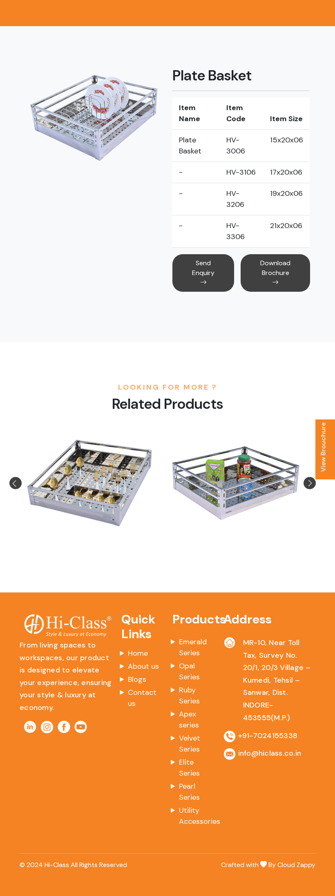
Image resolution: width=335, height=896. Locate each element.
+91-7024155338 (268, 736)
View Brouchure (323, 447)
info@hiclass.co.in (270, 753)
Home (138, 653)
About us (143, 666)
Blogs (137, 679)
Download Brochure (275, 268)
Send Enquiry (203, 268)
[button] (25, 483)
